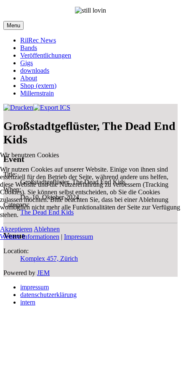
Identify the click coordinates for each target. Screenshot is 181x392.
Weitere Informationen (29, 236)
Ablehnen (47, 229)
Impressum (78, 236)
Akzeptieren (16, 229)
